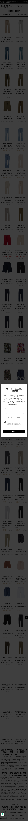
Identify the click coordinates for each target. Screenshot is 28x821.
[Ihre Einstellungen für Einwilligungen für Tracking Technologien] (2, 814)
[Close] (24, 386)
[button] (14, 413)
